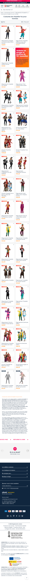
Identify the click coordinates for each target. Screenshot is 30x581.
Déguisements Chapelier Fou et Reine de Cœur (8, 344)
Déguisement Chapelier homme (22, 302)
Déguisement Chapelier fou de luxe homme (22, 386)
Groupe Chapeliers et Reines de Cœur (7, 365)
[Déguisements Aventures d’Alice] (22, 314)
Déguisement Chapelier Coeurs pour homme (22, 260)
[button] (27, 6)
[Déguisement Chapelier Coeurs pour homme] (22, 251)
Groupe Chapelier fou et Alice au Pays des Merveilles (7, 195)
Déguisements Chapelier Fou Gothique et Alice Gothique (8, 106)
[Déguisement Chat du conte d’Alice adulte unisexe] (22, 208)
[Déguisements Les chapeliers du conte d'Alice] (8, 119)
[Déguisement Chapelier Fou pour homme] (8, 251)
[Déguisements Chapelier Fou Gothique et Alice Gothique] (8, 97)
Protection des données (8, 525)
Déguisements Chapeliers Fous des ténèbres (6, 172)
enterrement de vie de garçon (7, 408)
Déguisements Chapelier (8, 280)
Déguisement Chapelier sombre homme (7, 64)
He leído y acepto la (10, 488)
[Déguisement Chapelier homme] (22, 293)
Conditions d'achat (17, 527)
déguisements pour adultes (7, 421)
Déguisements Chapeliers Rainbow (21, 172)
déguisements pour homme (8, 431)
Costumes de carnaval (9, 12)
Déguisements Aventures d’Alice (22, 323)
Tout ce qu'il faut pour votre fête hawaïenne (15, 2)
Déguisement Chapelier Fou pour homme (7, 260)
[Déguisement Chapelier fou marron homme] (22, 272)
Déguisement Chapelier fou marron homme (22, 281)
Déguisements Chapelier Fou (22, 12)
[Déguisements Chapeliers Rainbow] (22, 163)
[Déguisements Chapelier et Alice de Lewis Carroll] (22, 97)
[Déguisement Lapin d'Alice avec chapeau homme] (22, 185)
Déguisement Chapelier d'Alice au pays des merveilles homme (22, 42)
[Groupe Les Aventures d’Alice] (22, 335)
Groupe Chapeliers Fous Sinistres (22, 150)
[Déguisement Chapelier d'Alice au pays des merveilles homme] (22, 33)
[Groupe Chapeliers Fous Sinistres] (22, 142)
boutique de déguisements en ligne (14, 404)
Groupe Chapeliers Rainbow (6, 150)
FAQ (24, 527)
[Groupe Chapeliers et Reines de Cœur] (8, 356)
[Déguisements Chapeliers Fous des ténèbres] (8, 163)
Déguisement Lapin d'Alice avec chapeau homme (21, 195)
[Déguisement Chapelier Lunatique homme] (22, 230)
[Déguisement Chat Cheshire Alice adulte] (22, 76)
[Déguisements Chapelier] (8, 272)
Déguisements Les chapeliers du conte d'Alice (6, 129)
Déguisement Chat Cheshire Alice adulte (21, 85)
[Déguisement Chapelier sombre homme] (8, 55)
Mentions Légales (9, 527)
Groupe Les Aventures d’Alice (21, 344)
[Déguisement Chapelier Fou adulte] (8, 76)
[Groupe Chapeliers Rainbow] (8, 142)
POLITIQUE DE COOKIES (20, 525)
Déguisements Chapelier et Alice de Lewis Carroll (22, 106)
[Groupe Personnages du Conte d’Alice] (22, 356)
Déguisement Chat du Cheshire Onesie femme (7, 323)
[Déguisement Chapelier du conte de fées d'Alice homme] (8, 33)
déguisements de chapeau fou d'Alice (16, 433)
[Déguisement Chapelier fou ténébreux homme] (8, 377)
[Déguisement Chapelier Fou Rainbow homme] (8, 208)
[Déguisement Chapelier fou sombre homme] (8, 293)
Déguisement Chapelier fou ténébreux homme (7, 386)
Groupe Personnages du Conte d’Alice (22, 365)
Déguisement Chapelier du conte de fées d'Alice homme (7, 42)
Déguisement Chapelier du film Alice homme (7, 239)
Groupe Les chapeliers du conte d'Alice (21, 128)
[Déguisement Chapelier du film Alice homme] (8, 230)
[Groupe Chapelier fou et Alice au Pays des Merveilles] (8, 185)
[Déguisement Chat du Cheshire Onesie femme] (8, 314)
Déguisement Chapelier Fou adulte (7, 85)
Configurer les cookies (10, 528)
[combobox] (15, 9)
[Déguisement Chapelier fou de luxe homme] (22, 377)
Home (2, 12)
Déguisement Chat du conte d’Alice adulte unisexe (21, 217)
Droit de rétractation (20, 528)
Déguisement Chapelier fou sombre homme (7, 302)
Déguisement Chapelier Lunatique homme (22, 239)
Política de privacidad (14, 488)
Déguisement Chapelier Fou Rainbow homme (7, 216)
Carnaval (21, 407)
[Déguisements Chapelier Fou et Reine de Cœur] (8, 335)
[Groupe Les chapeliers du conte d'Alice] (22, 119)
